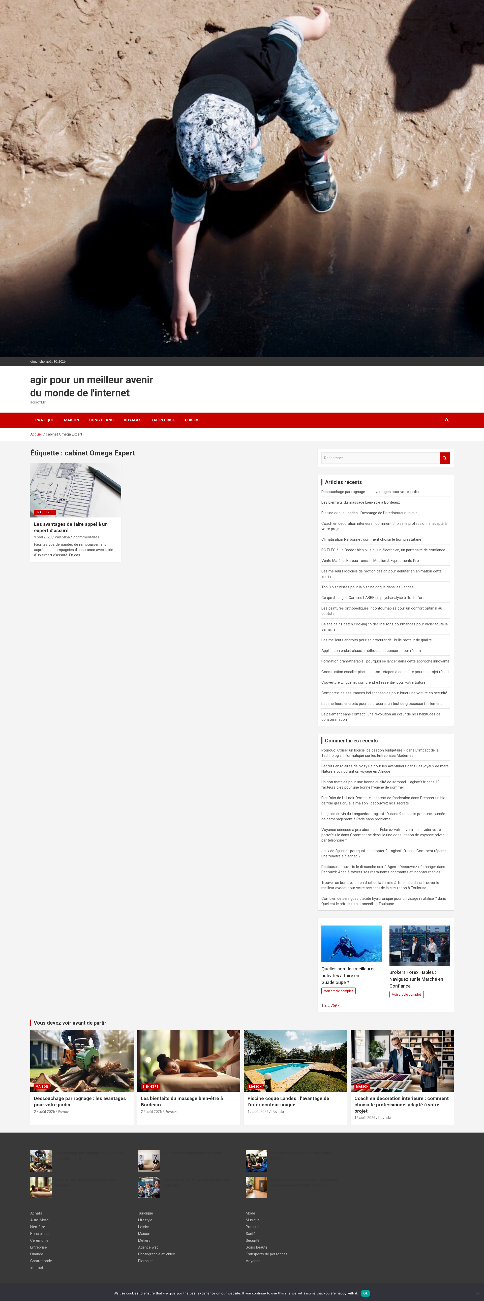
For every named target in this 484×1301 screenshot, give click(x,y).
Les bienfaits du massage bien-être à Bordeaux (360, 502)
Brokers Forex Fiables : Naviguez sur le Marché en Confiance (416, 979)
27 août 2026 (44, 1112)
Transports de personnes (267, 1254)
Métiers (144, 1240)
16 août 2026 (364, 1118)
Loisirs (192, 420)
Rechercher (445, 458)
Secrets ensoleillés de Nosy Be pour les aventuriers (363, 766)
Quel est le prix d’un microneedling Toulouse (357, 904)
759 (334, 1005)
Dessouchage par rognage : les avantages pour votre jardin (370, 491)
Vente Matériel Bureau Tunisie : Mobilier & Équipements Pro (370, 560)
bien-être (150, 1086)
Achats (36, 1213)
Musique (253, 1220)
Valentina (62, 537)
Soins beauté (256, 1247)
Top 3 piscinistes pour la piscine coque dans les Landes (367, 587)
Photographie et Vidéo (156, 1254)
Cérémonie (39, 1240)
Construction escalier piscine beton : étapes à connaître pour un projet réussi (385, 672)
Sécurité (252, 1240)
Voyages (133, 420)
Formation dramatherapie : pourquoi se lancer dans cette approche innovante (385, 661)
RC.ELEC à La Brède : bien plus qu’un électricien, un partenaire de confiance (383, 550)
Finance (36, 1254)
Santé (250, 1233)
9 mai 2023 (43, 537)
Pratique (44, 420)
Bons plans (101, 420)
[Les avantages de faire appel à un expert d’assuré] (76, 490)
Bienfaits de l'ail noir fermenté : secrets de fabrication (365, 798)
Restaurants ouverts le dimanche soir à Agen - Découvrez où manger (378, 866)
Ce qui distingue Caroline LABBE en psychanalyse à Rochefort (372, 597)
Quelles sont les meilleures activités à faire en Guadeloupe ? (348, 975)
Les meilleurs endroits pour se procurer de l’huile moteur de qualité (376, 640)
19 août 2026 (258, 1112)
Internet (36, 1267)
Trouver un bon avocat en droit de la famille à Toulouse (367, 882)
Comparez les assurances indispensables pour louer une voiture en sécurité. (384, 693)
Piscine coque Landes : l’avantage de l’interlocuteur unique (369, 513)
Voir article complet (338, 991)
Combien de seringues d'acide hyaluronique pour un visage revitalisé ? (379, 898)
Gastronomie (41, 1261)
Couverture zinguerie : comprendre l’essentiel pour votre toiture (373, 682)
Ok (365, 1293)
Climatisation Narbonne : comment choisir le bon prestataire (371, 539)
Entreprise (163, 420)
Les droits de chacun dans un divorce (194, 1153)
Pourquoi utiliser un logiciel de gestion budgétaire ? (363, 750)
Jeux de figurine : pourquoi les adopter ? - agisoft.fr (363, 851)
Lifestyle (145, 1220)
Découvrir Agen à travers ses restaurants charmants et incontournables (380, 872)
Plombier (145, 1261)
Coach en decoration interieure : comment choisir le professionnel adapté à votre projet (401, 1104)
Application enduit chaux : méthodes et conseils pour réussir (371, 650)
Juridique (145, 1213)
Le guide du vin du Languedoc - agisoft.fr (355, 814)
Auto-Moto (39, 1220)
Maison (71, 420)
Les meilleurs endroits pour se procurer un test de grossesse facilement (381, 703)
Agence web (148, 1247)
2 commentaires (86, 537)
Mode (250, 1213)
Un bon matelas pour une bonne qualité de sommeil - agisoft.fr (373, 782)
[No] (477, 1293)
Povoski (64, 1112)
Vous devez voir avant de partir (70, 1023)
